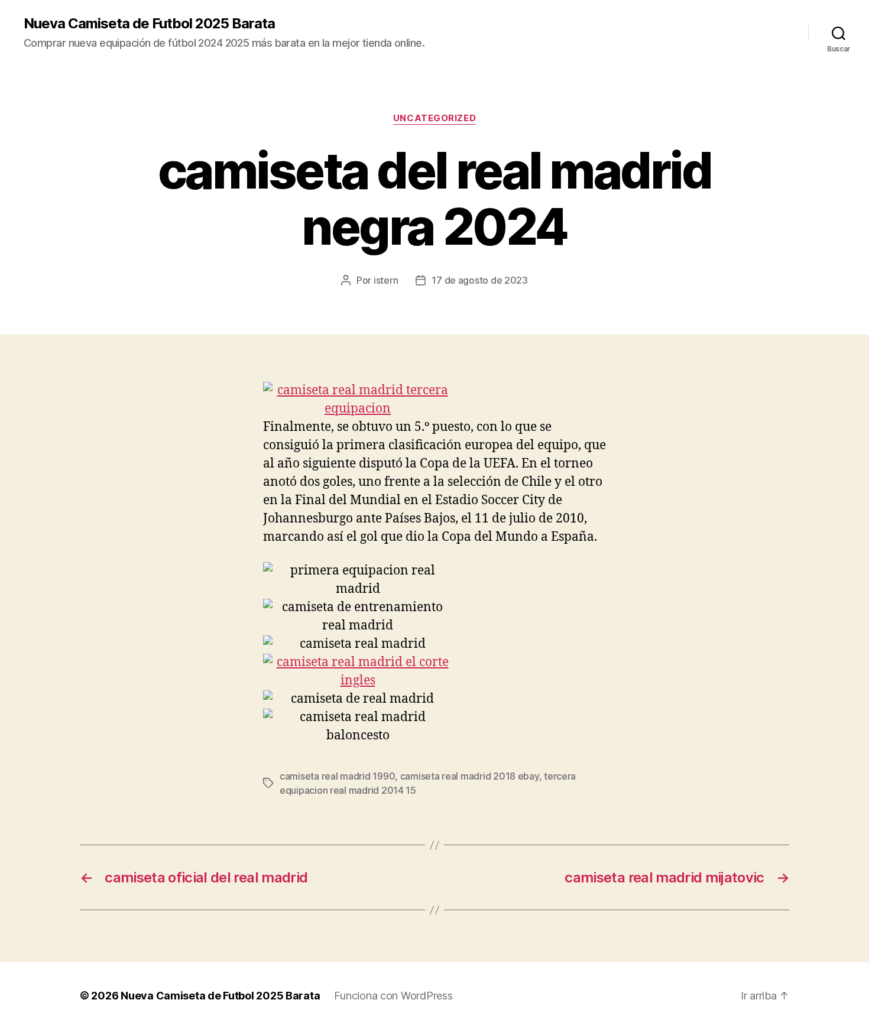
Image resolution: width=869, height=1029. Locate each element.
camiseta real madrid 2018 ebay (469, 776)
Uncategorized (434, 118)
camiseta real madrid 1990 (337, 776)
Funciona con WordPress (393, 995)
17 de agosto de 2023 (480, 280)
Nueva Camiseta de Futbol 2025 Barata (149, 24)
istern (386, 280)
